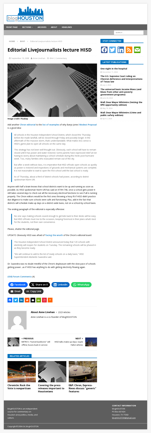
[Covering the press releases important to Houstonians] (52, 371)
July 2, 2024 (106, 85)
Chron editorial (28, 124)
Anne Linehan (39, 58)
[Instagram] (121, 49)
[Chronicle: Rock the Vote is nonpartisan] (22, 371)
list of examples (50, 124)
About (54, 27)
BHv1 (52, 58)
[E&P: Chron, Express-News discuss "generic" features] (83, 371)
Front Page (12, 27)
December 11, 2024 (110, 72)
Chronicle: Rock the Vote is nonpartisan (19, 387)
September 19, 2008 (20, 58)
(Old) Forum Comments (20, 276)
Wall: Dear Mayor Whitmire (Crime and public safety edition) (120, 114)
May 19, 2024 (107, 108)
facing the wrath (54, 235)
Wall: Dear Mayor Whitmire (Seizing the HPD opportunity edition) (121, 103)
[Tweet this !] (15, 300)
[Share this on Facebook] (10, 300)
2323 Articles (64, 312)
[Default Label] (129, 49)
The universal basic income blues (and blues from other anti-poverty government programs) (120, 92)
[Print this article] (38, 300)
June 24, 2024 (107, 98)
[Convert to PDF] (44, 300)
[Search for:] (128, 32)
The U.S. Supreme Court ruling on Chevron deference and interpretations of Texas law (121, 79)
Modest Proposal (88, 124)
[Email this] (33, 300)
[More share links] (50, 300)
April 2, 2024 (107, 118)
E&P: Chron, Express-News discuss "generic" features (82, 388)
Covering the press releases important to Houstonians (51, 388)
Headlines (67, 27)
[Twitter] (112, 49)
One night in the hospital (113, 68)
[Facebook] (104, 49)
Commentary (61, 58)
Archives (42, 27)
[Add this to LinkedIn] (21, 300)
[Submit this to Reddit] (27, 300)
